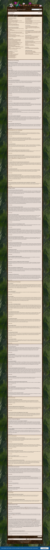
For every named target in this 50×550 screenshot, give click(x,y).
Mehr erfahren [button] (35, 548)
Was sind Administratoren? (28, 18)
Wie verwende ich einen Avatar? (12, 34)
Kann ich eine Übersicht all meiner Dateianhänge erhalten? (32, 48)
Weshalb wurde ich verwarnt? (11, 45)
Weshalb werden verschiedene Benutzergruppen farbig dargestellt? (33, 22)
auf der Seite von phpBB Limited (24, 508)
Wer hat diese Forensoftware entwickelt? (30, 51)
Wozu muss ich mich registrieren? (12, 18)
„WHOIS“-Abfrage (34, 520)
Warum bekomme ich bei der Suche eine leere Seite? (31, 37)
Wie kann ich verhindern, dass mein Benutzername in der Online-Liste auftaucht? (16, 29)
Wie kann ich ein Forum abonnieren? (29, 44)
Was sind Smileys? (10, 53)
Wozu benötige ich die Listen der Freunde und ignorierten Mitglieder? (33, 31)
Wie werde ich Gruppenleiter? (28, 21)
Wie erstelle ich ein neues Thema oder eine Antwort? (14, 39)
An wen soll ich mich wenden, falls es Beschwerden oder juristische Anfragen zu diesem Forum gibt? (33, 53)
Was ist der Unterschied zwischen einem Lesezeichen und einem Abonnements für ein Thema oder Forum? (33, 42)
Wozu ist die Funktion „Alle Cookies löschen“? (13, 25)
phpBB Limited (14, 158)
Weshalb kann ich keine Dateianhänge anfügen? (14, 44)
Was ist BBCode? (10, 51)
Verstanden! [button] (45, 548)
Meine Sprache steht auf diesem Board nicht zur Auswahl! (15, 32)
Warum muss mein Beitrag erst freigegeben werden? (14, 48)
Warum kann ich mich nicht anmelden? (13, 21)
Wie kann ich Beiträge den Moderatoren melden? (14, 46)
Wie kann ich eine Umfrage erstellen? (12, 41)
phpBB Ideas (14, 514)
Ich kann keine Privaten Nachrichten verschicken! (31, 26)
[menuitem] (14, 12)
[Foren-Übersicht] (29, 5)
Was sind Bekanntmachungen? (12, 55)
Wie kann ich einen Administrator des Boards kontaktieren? (32, 54)
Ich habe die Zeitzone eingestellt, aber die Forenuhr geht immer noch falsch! (16, 31)
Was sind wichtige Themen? (11, 56)
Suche (15, 10)
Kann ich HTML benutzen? (11, 52)
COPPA (20, 87)
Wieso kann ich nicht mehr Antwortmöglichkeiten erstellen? (15, 42)
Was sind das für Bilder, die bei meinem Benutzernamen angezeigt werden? (16, 33)
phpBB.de (19, 158)
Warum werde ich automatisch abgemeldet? (13, 24)
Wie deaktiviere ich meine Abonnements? (30, 45)
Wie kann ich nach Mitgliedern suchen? (30, 38)
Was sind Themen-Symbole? (11, 57)
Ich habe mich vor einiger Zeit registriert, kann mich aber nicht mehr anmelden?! (16, 22)
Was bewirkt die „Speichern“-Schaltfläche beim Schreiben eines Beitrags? (15, 47)
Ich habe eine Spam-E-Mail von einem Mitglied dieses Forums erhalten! (32, 28)
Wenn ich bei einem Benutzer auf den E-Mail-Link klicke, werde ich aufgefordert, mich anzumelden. (16, 36)
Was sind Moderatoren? (28, 19)
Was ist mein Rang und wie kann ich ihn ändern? (14, 35)
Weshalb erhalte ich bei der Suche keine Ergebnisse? (31, 36)
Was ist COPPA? (10, 19)
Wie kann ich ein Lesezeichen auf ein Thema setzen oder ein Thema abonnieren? (33, 43)
